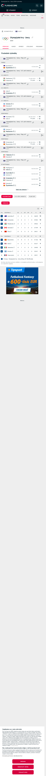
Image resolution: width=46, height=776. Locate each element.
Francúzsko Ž (11, 255)
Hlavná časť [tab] (7, 196)
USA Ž (9, 243)
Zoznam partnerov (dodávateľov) (12, 756)
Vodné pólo (8, 31)
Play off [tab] (32, 196)
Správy (21, 46)
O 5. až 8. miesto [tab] (20, 196)
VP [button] (25, 212)
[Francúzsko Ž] (5, 255)
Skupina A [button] (7, 212)
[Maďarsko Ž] (5, 224)
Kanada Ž (10, 228)
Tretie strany (14, 745)
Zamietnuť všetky (23, 767)
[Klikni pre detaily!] (22, 66)
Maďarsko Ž (11, 224)
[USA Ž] (5, 244)
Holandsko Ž (11, 220)
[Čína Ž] (5, 231)
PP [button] (28, 212)
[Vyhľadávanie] (37, 5)
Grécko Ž (10, 251)
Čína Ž (9, 231)
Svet (20, 31)
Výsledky (30, 46)
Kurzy (14, 46)
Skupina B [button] (7, 236)
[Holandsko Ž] (5, 220)
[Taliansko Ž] (5, 247)
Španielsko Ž (11, 240)
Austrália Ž (10, 216)
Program (39, 46)
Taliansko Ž (10, 247)
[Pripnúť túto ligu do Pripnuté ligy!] (32, 37)
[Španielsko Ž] (5, 240)
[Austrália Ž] (5, 216)
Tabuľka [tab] (5, 203)
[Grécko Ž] (5, 251)
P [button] (31, 212)
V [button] (21, 212)
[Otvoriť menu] (41, 5)
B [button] (40, 212)
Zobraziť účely (23, 772)
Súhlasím (23, 761)
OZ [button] (18, 212)
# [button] (1, 212)
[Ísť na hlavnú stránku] (10, 5)
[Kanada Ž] (5, 228)
